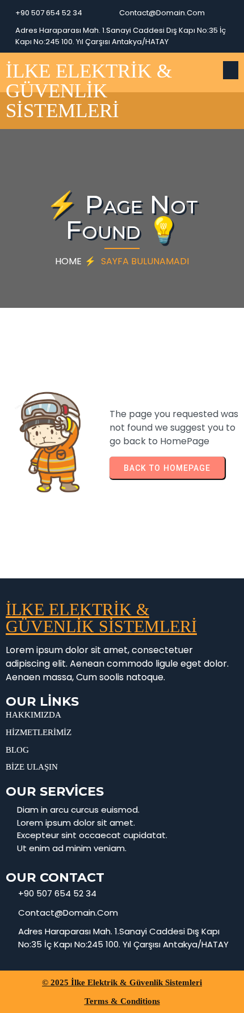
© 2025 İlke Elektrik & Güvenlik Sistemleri (122, 982)
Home (68, 261)
